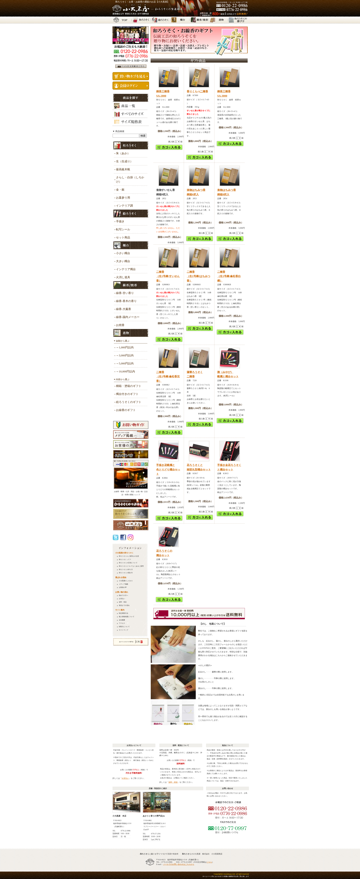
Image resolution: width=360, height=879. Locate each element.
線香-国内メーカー (128, 317)
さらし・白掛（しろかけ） (130, 179)
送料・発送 (123, 602)
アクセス (122, 623)
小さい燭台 (123, 253)
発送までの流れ (124, 605)
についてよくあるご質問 (131, 566)
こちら (209, 862)
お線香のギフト (126, 410)
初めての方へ (123, 595)
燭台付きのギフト (127, 393)
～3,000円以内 (125, 355)
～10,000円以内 (125, 371)
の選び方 (126, 573)
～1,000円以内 (125, 347)
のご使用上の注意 (129, 556)
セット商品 (123, 237)
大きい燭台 (123, 261)
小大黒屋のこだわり (126, 581)
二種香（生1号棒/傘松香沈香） (168, 376)
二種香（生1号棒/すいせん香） (168, 276)
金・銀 (120, 189)
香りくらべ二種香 (197, 91)
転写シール (123, 229)
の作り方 (126, 569)
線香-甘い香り (125, 293)
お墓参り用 (123, 197)
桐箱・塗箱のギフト (128, 385)
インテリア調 (124, 205)
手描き (120, 221)
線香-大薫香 (123, 309)
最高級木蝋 (123, 169)
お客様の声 (123, 587)
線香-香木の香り (126, 301)
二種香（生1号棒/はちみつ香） (198, 276)
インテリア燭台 (126, 269)
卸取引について (124, 626)
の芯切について (128, 563)
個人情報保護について (126, 616)
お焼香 (120, 325)
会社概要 (122, 620)
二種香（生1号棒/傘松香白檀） (229, 276)
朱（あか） (123, 153)
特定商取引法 (123, 613)
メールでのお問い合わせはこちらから (178, 864)
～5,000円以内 (125, 363)
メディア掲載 (123, 584)
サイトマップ (123, 630)
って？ (125, 559)
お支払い (122, 598)
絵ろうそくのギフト (128, 401)
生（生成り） (124, 161)
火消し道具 (123, 277)
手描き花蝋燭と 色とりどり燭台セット (168, 469)
